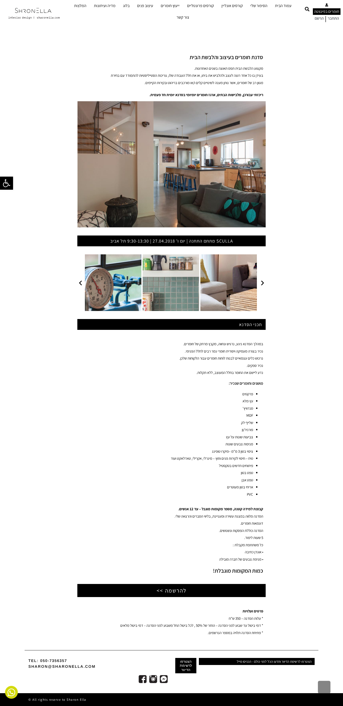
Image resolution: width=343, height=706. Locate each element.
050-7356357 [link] (53, 660)
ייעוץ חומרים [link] (170, 5)
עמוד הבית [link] (283, 5)
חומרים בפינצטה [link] (326, 11)
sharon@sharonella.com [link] (62, 666)
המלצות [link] (80, 5)
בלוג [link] (126, 5)
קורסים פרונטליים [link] (200, 5)
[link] (6, 183)
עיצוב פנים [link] (145, 5)
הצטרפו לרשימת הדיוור (186, 665)
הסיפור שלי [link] (258, 5)
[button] (307, 9)
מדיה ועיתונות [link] (105, 5)
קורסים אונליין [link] (232, 5)
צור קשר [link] (183, 17)
